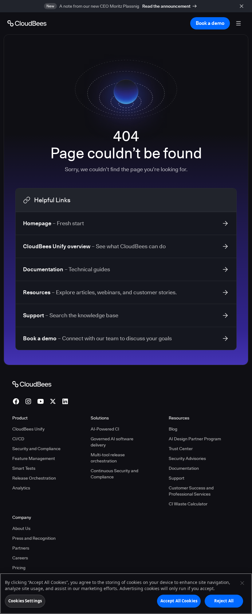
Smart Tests (23, 468)
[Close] (242, 583)
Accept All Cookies (178, 601)
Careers (20, 557)
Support (176, 478)
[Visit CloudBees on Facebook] (16, 401)
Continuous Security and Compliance (114, 473)
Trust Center (181, 448)
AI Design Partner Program (195, 438)
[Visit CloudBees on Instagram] (28, 401)
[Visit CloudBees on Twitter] (53, 401)
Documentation (184, 468)
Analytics (21, 487)
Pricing (19, 567)
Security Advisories (187, 458)
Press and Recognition (34, 538)
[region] (126, 593)
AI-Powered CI (105, 429)
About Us (21, 528)
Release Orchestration (34, 478)
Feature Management (33, 458)
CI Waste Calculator (188, 503)
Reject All (224, 601)
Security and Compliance (36, 448)
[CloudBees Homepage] (31, 384)
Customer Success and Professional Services (191, 490)
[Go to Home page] (26, 23)
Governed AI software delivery (112, 441)
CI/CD (18, 438)
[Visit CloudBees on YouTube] (40, 401)
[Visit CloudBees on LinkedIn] (65, 401)
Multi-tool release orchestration (108, 457)
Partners (20, 548)
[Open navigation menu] (238, 23)
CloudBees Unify (28, 429)
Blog (173, 429)
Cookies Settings (25, 601)
